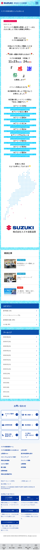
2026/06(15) (7, 346)
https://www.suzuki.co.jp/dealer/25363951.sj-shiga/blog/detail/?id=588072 (20, 126)
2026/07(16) (7, 341)
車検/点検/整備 (5, 460)
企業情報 (23, 464)
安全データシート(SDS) (7, 481)
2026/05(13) (7, 350)
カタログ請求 (5, 464)
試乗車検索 (4, 470)
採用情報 (23, 467)
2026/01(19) (7, 369)
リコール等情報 (29, 510)
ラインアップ (24, 457)
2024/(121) (6, 378)
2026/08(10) (7, 337)
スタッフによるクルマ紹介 (8, 457)
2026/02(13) (7, 364)
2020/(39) (6, 396)
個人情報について (6, 484)
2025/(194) (6, 373)
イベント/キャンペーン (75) (11, 315)
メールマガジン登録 (9, 510)
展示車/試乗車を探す (27, 453)
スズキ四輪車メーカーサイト (9, 498)
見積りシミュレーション (28, 498)
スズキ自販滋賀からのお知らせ (10, 450)
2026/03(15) (7, 360)
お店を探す (24, 450)
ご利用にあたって (26, 481)
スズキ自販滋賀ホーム (7, 446)
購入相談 (3, 467)
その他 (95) (6, 324)
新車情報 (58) (7, 311)
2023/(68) (6, 382)
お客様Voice (4, 453)
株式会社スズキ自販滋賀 (20, 3)
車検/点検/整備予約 (6, 474)
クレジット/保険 (25, 460)
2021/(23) (6, 392)
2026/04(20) (7, 355)
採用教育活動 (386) (9, 320)
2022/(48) (6, 387)
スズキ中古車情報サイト (8, 522)
